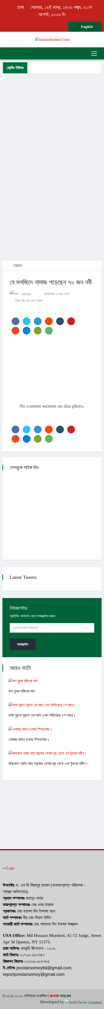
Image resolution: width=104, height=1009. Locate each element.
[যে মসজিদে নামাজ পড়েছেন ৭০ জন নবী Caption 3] (12, 418)
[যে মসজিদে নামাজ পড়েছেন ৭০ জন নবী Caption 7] (15, 418)
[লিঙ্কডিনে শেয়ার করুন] (38, 321)
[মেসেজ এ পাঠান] (38, 330)
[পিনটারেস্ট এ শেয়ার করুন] (71, 321)
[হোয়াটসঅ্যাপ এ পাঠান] (49, 330)
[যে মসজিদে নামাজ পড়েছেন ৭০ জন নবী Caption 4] (13, 418)
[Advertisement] (52, 109)
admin (26, 294)
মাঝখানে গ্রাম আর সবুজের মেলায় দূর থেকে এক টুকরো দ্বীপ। (48, 763)
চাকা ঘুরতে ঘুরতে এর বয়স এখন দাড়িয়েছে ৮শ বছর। (41, 715)
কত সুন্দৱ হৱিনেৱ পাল (21, 691)
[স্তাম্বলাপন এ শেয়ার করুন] (15, 330)
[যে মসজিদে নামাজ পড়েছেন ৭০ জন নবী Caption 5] (14, 418)
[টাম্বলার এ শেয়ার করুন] (60, 321)
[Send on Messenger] (26, 330)
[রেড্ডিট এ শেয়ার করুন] (49, 321)
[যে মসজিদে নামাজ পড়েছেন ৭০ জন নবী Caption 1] (10, 418)
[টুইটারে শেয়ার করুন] (26, 321)
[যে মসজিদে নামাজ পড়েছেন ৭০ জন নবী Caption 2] (11, 418)
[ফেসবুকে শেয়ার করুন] (15, 321)
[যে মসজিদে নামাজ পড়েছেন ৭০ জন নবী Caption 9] (17, 418)
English (86, 27)
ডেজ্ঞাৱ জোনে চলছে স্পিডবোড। (29, 739)
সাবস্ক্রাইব (22, 644)
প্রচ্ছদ (17, 265)
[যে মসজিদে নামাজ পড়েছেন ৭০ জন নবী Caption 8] (16, 418)
